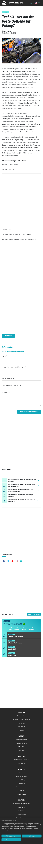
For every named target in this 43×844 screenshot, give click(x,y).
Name (5, 356)
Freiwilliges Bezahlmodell (21, 719)
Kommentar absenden (28, 412)
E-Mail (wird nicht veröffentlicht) (14, 367)
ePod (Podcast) (21, 794)
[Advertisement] (21, 269)
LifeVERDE (21, 747)
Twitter (8, 561)
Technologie (21, 807)
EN (36, 3)
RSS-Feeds (21, 773)
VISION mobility (21, 743)
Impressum (21, 723)
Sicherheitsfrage (8, 378)
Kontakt (21, 730)
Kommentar (6, 392)
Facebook (4, 561)
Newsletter (21, 561)
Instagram (17, 561)
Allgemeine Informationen (21, 803)
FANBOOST (21, 811)
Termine (21, 790)
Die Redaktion (21, 716)
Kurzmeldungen (21, 780)
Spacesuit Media (21, 739)
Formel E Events (33, 614)
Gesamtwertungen (21, 787)
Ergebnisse (21, 783)
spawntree (21, 750)
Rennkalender (21, 814)
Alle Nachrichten (21, 776)
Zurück (9, 336)
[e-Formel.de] (12, 3)
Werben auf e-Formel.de (21, 760)
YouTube (12, 561)
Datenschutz (22, 726)
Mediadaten (21, 763)
